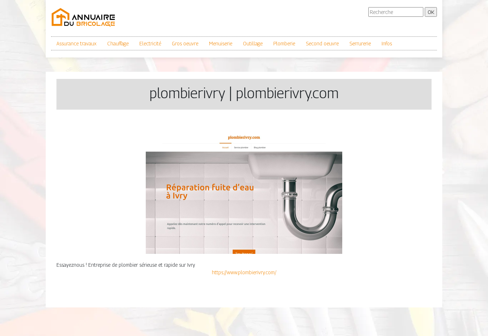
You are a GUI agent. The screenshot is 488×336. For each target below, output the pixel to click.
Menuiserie (220, 43)
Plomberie (284, 43)
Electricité (150, 43)
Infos (387, 43)
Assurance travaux (76, 43)
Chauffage (118, 43)
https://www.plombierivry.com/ (244, 272)
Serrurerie (360, 43)
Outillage (253, 43)
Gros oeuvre (185, 43)
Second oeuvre (322, 43)
